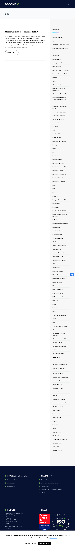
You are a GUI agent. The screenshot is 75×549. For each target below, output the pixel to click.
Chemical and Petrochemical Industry (51, 489)
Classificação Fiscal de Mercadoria (58, 89)
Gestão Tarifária (57, 234)
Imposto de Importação (59, 245)
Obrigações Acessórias (59, 315)
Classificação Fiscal (57, 85)
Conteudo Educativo (58, 119)
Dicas (54, 148)
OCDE (54, 318)
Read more (12, 52)
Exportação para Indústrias (60, 223)
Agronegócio (56, 41)
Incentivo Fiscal (56, 249)
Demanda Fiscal (56, 137)
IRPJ (53, 264)
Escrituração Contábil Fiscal (60, 211)
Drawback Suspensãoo (58, 181)
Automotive (44, 480)
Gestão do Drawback (58, 231)
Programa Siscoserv (58, 353)
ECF (53, 192)
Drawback (55, 156)
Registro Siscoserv (57, 392)
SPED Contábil (56, 432)
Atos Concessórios (57, 52)
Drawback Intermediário (59, 167)
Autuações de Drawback (59, 63)
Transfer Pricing (57, 450)
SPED (54, 428)
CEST (54, 81)
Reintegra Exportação (58, 399)
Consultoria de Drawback (59, 112)
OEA (53, 322)
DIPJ (53, 152)
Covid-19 (55, 126)
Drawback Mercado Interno (60, 178)
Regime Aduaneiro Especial (60, 377)
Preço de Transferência (59, 346)
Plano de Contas (57, 342)
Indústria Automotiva (58, 253)
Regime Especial (57, 384)
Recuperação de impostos (59, 360)
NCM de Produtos (57, 293)
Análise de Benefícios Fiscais (60, 44)
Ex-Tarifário (55, 220)
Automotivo (55, 55)
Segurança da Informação (59, 413)
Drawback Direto (57, 159)
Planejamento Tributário (59, 339)
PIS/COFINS (56, 329)
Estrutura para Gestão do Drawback (59, 215)
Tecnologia (55, 446)
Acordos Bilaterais (57, 37)
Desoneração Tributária (59, 141)
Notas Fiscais (56, 307)
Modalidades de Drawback (59, 278)
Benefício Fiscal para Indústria (61, 74)
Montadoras (55, 286)
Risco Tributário (57, 410)
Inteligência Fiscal (57, 256)
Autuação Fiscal (56, 59)
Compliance (55, 103)
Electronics (44, 492)
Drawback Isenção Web (59, 174)
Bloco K (54, 77)
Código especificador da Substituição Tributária (59, 98)
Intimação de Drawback (59, 260)
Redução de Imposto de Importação (59, 369)
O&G (54, 311)
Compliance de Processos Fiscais (59, 107)
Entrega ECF (56, 207)
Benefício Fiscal (56, 66)
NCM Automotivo (57, 289)
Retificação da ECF (57, 406)
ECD (53, 189)
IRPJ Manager (56, 267)
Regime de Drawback (58, 381)
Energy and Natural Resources (49, 483)
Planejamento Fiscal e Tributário (58, 334)
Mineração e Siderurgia (58, 275)
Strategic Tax (11, 486)
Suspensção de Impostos (59, 439)
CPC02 (54, 130)
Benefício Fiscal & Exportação (60, 70)
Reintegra (55, 395)
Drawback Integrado (58, 163)
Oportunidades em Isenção (60, 326)
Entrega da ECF (56, 203)
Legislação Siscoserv (58, 271)
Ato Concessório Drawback (60, 48)
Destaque (55, 145)
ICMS (54, 242)
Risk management (12, 483)
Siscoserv (55, 424)
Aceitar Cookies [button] (44, 543)
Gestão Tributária (57, 238)
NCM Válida (55, 300)
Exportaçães (56, 227)
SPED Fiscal (55, 435)
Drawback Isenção (57, 170)
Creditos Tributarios (58, 134)
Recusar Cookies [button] (30, 543)
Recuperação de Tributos (59, 364)
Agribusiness (45, 486)
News (54, 304)
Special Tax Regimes (13, 480)
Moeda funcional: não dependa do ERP (21, 32)
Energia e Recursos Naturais (60, 200)
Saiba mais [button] (53, 538)
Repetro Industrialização (59, 402)
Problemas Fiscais (57, 350)
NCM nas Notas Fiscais (58, 297)
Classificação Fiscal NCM (59, 94)
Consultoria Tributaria (58, 115)
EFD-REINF (55, 196)
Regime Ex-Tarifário (57, 388)
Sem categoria (56, 417)
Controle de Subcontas (59, 123)
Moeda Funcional (57, 282)
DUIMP (54, 185)
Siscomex (55, 421)
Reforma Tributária (57, 373)
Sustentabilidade (57, 443)
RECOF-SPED (56, 357)
